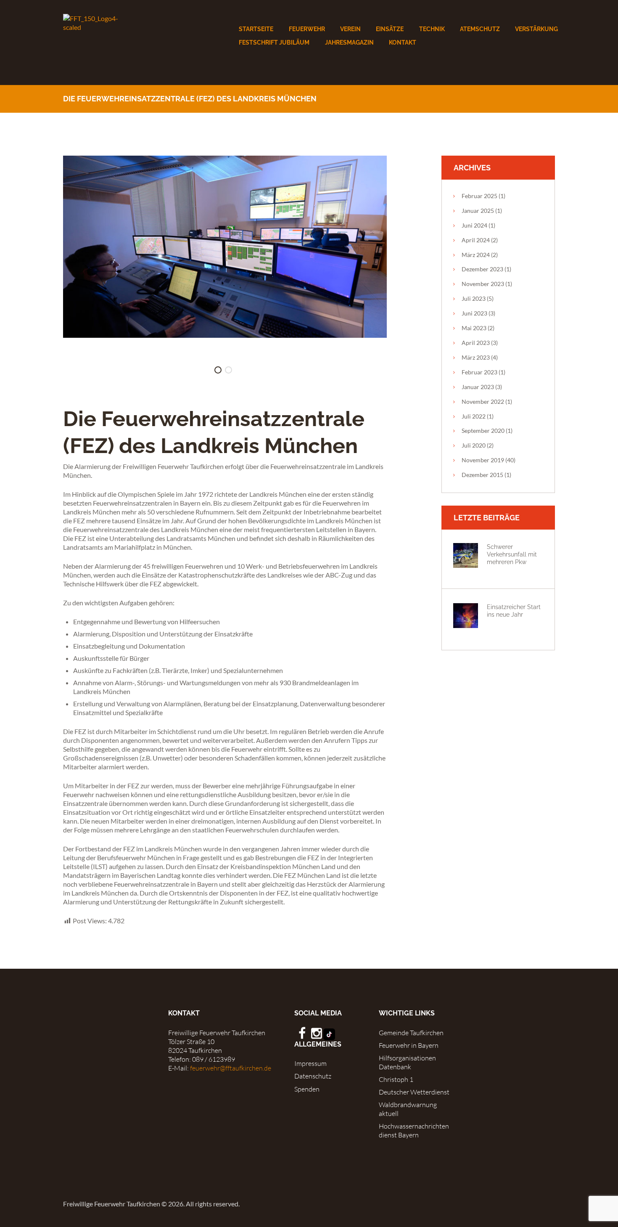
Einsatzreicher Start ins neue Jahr (514, 610)
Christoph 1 (396, 1079)
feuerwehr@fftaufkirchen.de (230, 1068)
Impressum (310, 1063)
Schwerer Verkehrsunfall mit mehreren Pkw (512, 554)
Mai (474, 327)
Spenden (307, 1089)
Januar (478, 210)
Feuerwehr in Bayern (408, 1045)
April (476, 240)
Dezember (482, 269)
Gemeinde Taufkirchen (411, 1032)
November (483, 283)
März (476, 254)
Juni (474, 225)
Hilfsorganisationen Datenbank (407, 1062)
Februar (479, 195)
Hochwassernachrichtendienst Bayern (414, 1130)
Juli (474, 298)
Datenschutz (312, 1076)
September (483, 430)
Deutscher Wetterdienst (414, 1092)
